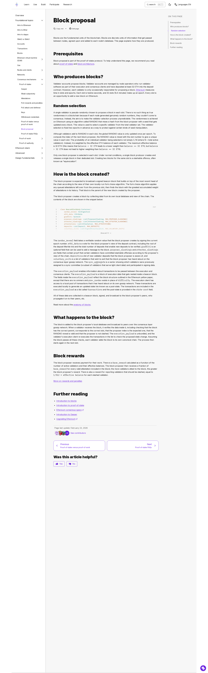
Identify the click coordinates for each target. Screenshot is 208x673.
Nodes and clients (24, 70)
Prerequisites (175, 22)
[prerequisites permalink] (52, 53)
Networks (21, 75)
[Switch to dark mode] (170, 4)
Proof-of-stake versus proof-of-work (30, 123)
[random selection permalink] (52, 105)
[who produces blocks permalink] (52, 76)
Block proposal (27, 129)
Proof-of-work (25, 138)
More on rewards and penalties (67, 381)
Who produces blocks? (179, 27)
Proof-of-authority (26, 143)
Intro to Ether (22, 30)
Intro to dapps (22, 35)
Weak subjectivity (28, 94)
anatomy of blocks (82, 304)
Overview (19, 15)
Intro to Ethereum (24, 25)
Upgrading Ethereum (67, 419)
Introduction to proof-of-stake (70, 405)
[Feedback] (203, 668)
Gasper (24, 89)
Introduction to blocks (66, 401)
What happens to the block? (181, 39)
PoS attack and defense (30, 108)
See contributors (78, 433)
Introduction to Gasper (66, 414)
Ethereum (140, 90)
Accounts (21, 44)
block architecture (86, 64)
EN (184, 4)
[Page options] (65, 29)
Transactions (22, 49)
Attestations (25, 98)
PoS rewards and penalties (32, 103)
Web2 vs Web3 (23, 39)
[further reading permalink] (52, 394)
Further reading (176, 47)
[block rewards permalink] (52, 355)
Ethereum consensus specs (70, 410)
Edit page (74, 29)
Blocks (20, 53)
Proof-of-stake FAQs (29, 134)
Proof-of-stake (25, 84)
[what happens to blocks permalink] (52, 317)
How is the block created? (180, 35)
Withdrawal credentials (30, 117)
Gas (18, 65)
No (73, 464)
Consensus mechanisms (26, 79)
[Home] (16, 4)
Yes (61, 464)
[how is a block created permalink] (52, 174)
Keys (23, 112)
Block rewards (176, 43)
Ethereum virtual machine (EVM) (27, 59)
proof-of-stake (66, 64)
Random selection (178, 31)
